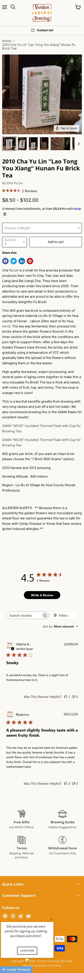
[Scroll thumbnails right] (78, 144)
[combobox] (60, 626)
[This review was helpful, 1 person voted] (65, 696)
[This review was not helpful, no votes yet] (73, 696)
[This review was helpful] (65, 783)
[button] (32, 969)
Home (6, 41)
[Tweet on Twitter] (13, 261)
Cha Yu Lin (15, 183)
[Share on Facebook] (5, 261)
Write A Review (42, 595)
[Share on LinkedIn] (22, 261)
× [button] (51, 919)
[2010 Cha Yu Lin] (9, 144)
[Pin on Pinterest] (30, 261)
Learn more (27, 951)
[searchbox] (23, 615)
